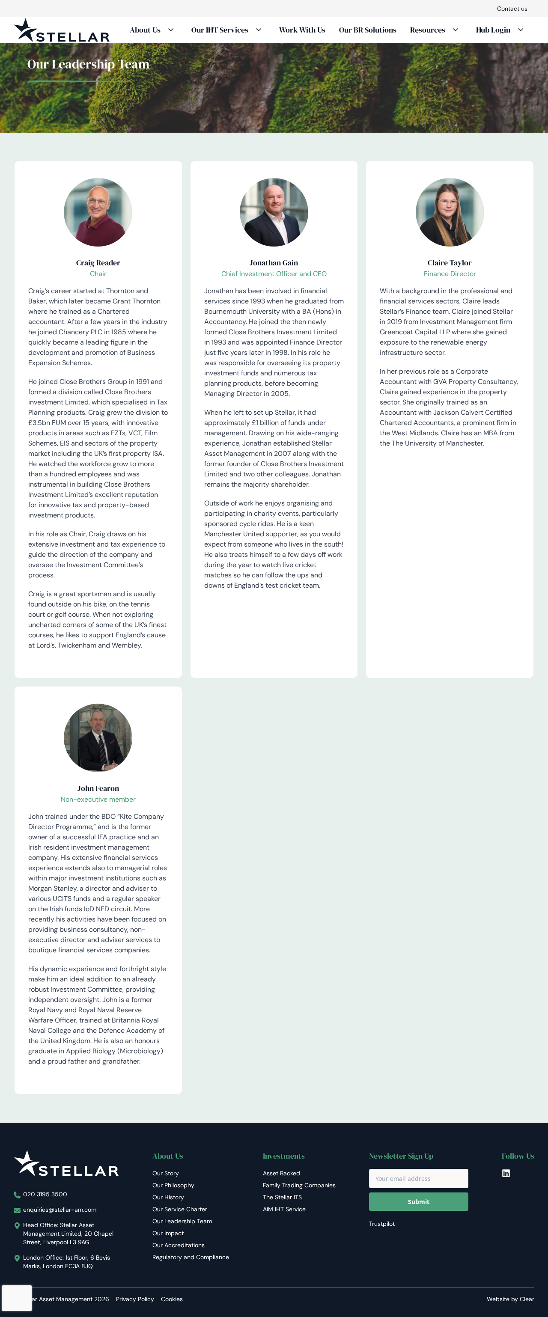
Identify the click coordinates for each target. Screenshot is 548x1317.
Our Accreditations (178, 1245)
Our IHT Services (219, 29)
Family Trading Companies (299, 1185)
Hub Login (493, 29)
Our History (168, 1197)
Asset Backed (281, 1173)
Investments (284, 1156)
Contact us (512, 8)
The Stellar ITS (282, 1197)
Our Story (165, 1173)
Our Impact (168, 1233)
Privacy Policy (135, 1299)
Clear (527, 1299)
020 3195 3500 (45, 1194)
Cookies (172, 1299)
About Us (145, 29)
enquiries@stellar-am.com (59, 1209)
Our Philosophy (173, 1185)
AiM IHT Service (284, 1209)
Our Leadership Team (182, 1221)
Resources (427, 29)
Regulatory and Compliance (190, 1257)
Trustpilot (382, 1224)
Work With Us (302, 29)
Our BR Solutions (367, 29)
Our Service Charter (179, 1209)
